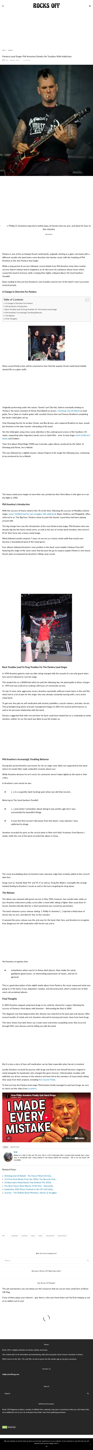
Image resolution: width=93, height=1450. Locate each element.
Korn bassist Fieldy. (47, 1080)
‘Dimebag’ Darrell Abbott (68, 411)
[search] (88, 1260)
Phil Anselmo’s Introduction (16, 306)
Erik (7, 60)
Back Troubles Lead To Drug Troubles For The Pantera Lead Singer (31, 309)
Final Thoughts (11, 319)
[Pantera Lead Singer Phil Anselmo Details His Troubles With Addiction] (8, 1161)
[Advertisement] (46, 29)
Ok (47, 1446)
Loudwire (32, 1089)
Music (18, 60)
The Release (10, 316)
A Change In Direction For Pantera (19, 303)
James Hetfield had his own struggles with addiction (32, 514)
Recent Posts (14, 1147)
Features (12, 60)
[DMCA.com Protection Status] (9, 1428)
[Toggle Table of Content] (85, 300)
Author (5, 1147)
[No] (90, 1444)
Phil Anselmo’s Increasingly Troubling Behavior (23, 313)
